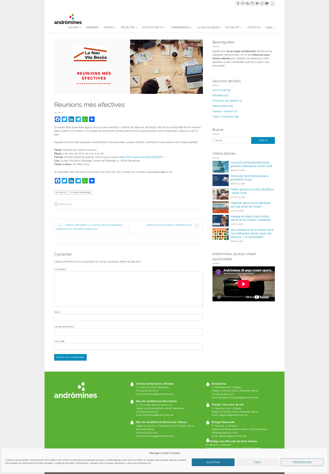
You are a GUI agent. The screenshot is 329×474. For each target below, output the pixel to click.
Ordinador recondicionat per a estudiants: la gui (249, 177)
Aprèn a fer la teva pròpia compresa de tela (172, 225)
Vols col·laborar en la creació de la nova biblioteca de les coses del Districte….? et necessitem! (252, 233)
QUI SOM (73, 27)
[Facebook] (237, 3)
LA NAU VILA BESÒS (209, 27)
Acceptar (213, 462)
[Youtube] (266, 3)
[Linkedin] (247, 3)
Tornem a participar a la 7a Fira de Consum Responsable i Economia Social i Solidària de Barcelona (89, 227)
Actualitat (61, 192)
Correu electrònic (64, 326)
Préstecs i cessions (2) (224, 111)
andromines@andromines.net (158, 394)
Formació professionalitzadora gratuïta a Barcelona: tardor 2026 (251, 164)
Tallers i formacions (80, 192)
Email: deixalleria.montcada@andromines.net (235, 397)
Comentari (60, 269)
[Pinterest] (252, 3)
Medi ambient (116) (222, 106)
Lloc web (59, 341)
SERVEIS (108, 27)
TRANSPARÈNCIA (180, 27)
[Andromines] (68, 19)
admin (60, 112)
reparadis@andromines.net (232, 436)
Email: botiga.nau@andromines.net (230, 415)
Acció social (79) (221, 90)
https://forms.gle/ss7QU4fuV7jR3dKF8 (140, 157)
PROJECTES (127, 27)
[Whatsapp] (261, 3)
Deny (257, 462)
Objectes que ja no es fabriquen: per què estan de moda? (251, 204)
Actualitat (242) (220, 95)
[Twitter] (256, 3)
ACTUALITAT (232, 27)
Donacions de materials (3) (227, 100)
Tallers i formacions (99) (225, 116)
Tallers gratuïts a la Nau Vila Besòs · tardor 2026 (252, 191)
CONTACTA (253, 27)
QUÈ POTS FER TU (152, 27)
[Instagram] (242, 3)
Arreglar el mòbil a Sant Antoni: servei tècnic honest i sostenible (251, 218)
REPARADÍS (92, 27)
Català (268, 27)
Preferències (302, 462)
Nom (57, 312)
